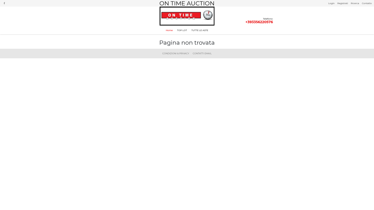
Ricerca (355, 3)
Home (169, 30)
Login (331, 3)
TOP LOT (182, 30)
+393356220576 (259, 20)
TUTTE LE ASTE (199, 30)
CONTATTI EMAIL (202, 53)
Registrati (342, 3)
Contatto (367, 3)
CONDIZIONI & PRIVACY (176, 53)
